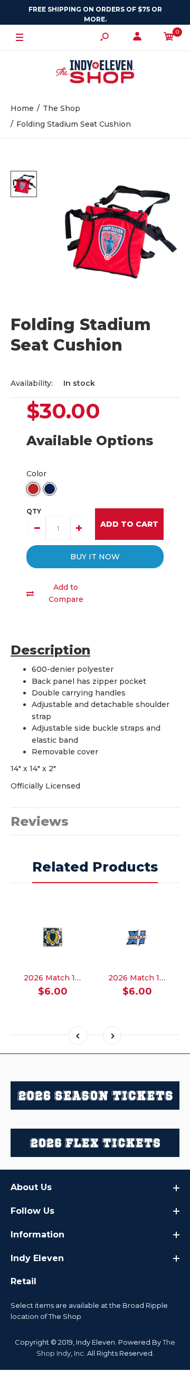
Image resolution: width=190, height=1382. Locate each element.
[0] (169, 38)
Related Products (95, 867)
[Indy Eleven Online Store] (95, 72)
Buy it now (95, 556)
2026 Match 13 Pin (59, 977)
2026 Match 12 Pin (143, 977)
